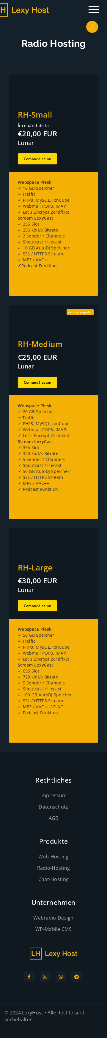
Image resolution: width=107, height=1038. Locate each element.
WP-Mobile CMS (53, 929)
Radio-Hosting (53, 868)
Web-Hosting (53, 856)
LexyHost (32, 1012)
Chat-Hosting (53, 879)
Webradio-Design (53, 917)
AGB (54, 818)
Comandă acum (37, 158)
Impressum (53, 795)
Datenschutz (53, 806)
